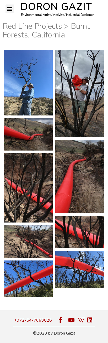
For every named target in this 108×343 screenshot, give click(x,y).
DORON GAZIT (56, 6)
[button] (10, 8)
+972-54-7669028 (33, 320)
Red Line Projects (32, 26)
